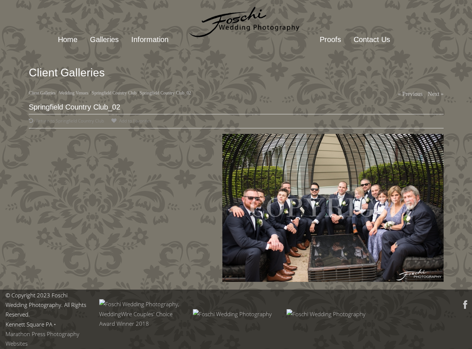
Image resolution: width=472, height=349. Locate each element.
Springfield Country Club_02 (165, 93)
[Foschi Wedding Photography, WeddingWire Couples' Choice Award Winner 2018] (140, 323)
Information (150, 39)
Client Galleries (42, 93)
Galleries (104, 39)
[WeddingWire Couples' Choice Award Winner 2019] (232, 314)
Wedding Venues (73, 93)
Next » (436, 94)
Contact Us (372, 39)
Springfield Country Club (114, 93)
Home (67, 39)
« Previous (410, 94)
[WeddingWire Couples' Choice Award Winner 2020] (326, 314)
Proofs (330, 39)
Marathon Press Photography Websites (42, 338)
